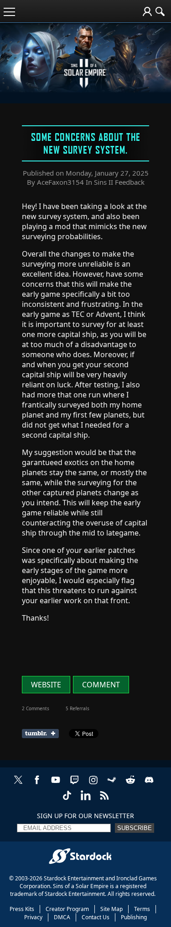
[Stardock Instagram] (93, 784)
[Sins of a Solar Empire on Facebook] (37, 784)
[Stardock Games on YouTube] (55, 784)
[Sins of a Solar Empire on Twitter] (18, 784)
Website (46, 685)
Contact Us (95, 917)
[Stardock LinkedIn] (86, 800)
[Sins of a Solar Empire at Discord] (149, 784)
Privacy (33, 917)
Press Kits (22, 909)
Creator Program (67, 909)
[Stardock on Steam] (112, 784)
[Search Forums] (160, 11)
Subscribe (134, 828)
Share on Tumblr (43, 733)
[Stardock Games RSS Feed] (104, 800)
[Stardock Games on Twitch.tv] (74, 784)
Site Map (111, 909)
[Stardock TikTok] (67, 800)
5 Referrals (77, 708)
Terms (142, 909)
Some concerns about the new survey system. (85, 143)
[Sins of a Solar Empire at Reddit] (130, 784)
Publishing (134, 917)
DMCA (62, 917)
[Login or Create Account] (147, 11)
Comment (101, 685)
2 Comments (35, 708)
